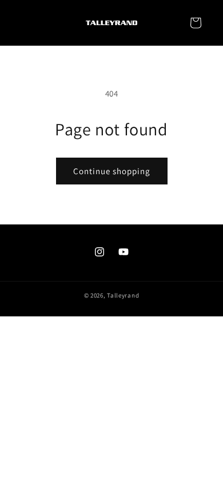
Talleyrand (123, 295)
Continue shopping (111, 171)
